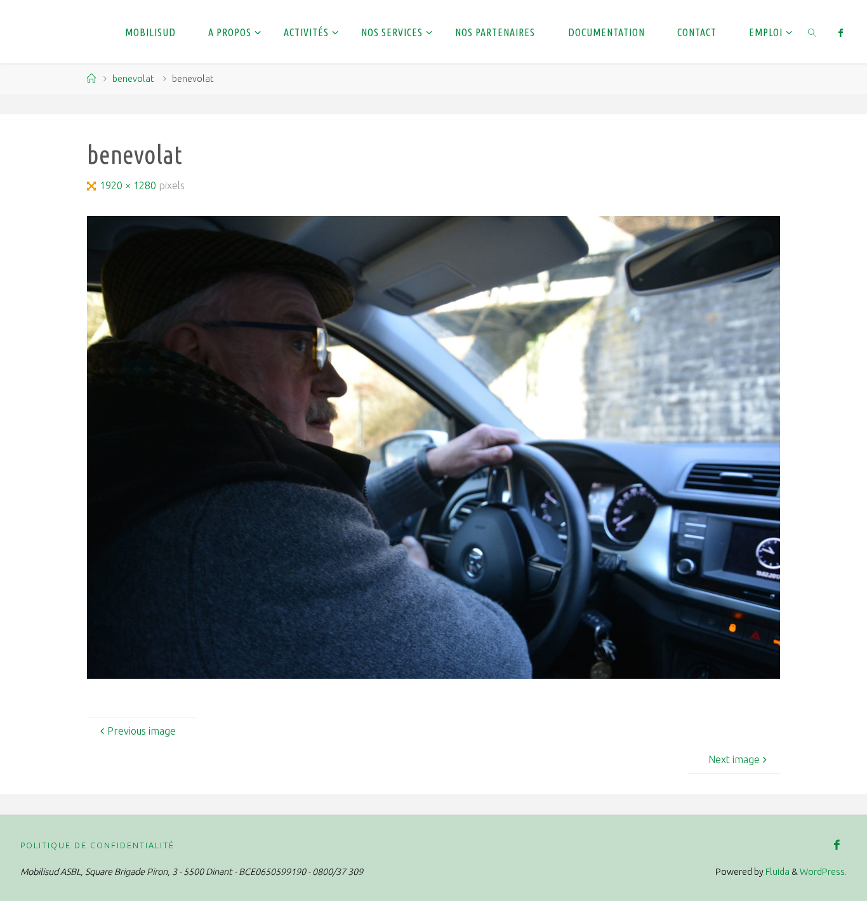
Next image (734, 759)
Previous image (141, 731)
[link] (812, 31)
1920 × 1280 (129, 185)
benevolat (133, 79)
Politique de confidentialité (97, 845)
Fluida (777, 872)
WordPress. (823, 872)
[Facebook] (840, 32)
